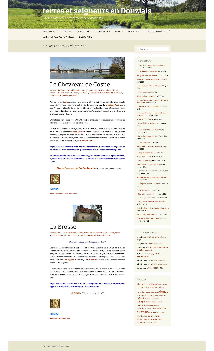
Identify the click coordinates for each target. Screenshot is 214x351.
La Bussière (141, 298)
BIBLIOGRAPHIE (85, 37)
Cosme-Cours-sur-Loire (96, 90)
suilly (147, 319)
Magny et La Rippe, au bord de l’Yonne (151, 79)
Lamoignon (69, 259)
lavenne (67, 235)
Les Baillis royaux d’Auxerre (147, 72)
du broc (143, 295)
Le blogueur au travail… (145, 153)
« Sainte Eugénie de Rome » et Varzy (150, 136)
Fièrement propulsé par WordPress (56, 346)
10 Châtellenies (142, 190)
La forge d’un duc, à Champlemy (148, 106)
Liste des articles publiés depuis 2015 (151, 218)
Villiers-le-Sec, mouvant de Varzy (149, 164)
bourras (147, 284)
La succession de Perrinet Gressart (150, 86)
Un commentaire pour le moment (64, 194)
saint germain (141, 319)
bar (113, 232)
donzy (117, 232)
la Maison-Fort (112, 105)
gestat (52, 235)
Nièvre (108, 90)
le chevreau (118, 93)
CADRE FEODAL (83, 31)
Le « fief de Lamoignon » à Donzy (149, 129)
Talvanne (153, 319)
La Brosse (63, 226)
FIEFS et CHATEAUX (102, 31)
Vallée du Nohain (101, 232)
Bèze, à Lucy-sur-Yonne (145, 214)
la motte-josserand (155, 302)
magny (157, 305)
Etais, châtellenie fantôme (146, 123)
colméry (153, 287)
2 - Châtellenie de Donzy (74, 232)
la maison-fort (94, 93)
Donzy (86, 232)
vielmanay (153, 322)
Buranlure (93, 259)
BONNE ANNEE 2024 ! (144, 156)
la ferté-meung (152, 298)
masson (53, 95)
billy (143, 284)
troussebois (140, 322)
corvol (158, 287)
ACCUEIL (68, 31)
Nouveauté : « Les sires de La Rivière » (151, 146)
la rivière (141, 305)
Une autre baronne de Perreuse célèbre (151, 177)
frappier (158, 295)
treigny (159, 319)
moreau (59, 95)
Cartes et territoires (144, 160)
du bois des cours (71, 93)
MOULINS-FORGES (135, 31)
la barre (163, 295)
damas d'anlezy (153, 292)
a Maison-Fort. (86, 140)
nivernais (89, 235)
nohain (150, 312)
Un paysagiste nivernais (145, 96)
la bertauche (83, 93)
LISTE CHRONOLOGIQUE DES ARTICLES (58, 37)
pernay (65, 95)
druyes (139, 295)
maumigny (81, 235)
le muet (152, 305)
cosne (61, 93)
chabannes (156, 283)
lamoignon (60, 235)
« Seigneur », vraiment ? (145, 194)
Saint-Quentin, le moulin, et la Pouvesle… (152, 201)
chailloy (164, 284)
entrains (149, 295)
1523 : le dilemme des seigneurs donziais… (153, 208)
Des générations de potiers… (148, 75)
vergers (147, 322)
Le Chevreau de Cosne (80, 84)
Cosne (65, 102)
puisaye (162, 312)
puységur (97, 235)
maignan (154, 308)
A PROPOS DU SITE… (51, 31)
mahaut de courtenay (144, 308)
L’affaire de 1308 (143, 92)
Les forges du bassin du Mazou (148, 184)
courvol (139, 292)
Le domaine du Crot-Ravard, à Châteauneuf (152, 171)
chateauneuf (141, 287)
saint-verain (106, 235)
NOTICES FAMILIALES (156, 31)
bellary (139, 284)
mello (159, 308)
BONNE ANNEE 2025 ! (144, 119)
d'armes (145, 292)
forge (154, 295)
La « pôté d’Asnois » (144, 142)
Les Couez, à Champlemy (146, 198)
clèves (148, 287)
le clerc (148, 305)
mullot (164, 308)
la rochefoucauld (106, 93)
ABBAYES (119, 31)
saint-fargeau (142, 316)
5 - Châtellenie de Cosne (78, 90)
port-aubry (73, 95)
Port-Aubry (77, 131)
